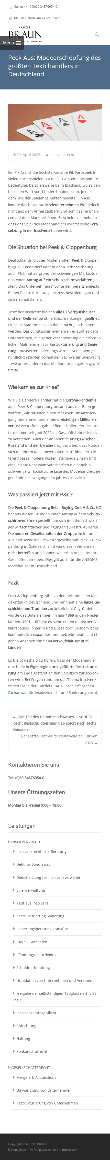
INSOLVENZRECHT (26, 841)
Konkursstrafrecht (31, 1051)
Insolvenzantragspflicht (36, 1012)
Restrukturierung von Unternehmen (47, 1103)
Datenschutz (17, 1149)
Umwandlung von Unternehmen (44, 1090)
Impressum (69, 1149)
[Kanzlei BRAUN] (21, 33)
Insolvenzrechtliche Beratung (41, 851)
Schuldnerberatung (33, 967)
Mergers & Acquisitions (36, 1077)
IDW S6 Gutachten (31, 941)
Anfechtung (26, 1025)
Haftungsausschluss (43, 1149)
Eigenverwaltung (30, 890)
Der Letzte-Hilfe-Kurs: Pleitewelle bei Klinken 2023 (59, 739)
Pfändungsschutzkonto (36, 954)
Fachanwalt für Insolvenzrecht (34, 692)
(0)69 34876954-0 (29, 777)
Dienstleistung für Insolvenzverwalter (48, 877)
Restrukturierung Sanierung (40, 916)
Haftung (23, 1038)
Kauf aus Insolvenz (32, 903)
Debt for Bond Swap (33, 864)
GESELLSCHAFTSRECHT (30, 1067)
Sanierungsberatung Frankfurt (42, 928)
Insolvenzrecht (61, 154)
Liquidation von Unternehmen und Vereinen (54, 980)
